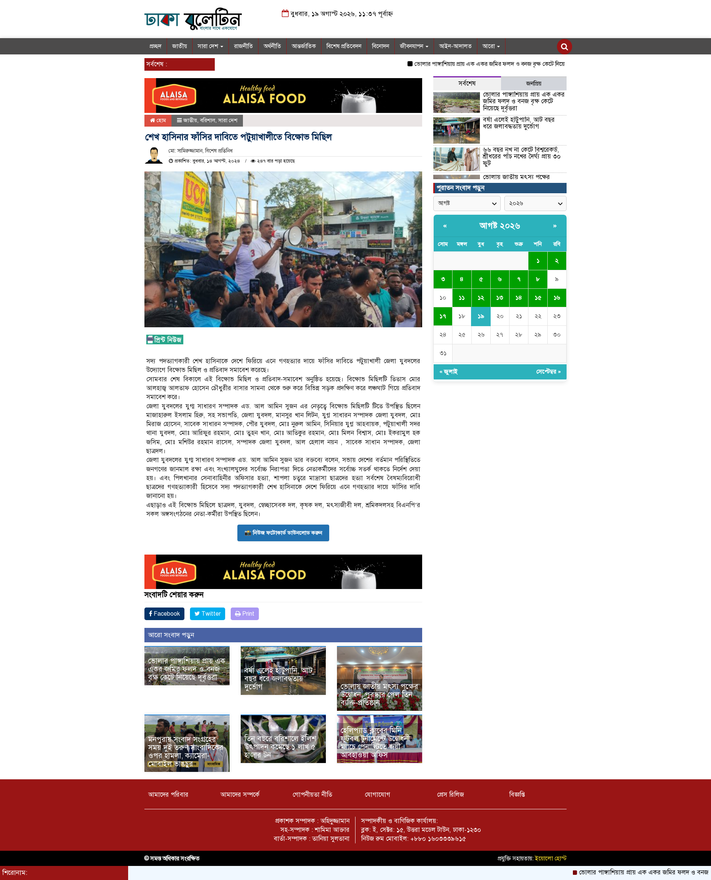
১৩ (499, 297)
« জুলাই (448, 371)
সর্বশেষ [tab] (467, 83)
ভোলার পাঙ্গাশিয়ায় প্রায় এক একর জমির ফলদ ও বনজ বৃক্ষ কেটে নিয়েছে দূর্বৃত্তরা (468, 64)
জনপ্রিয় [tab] (533, 83)
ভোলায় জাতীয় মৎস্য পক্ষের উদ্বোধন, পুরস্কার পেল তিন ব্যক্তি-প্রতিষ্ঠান (379, 694)
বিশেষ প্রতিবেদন (344, 46)
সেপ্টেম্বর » (548, 371)
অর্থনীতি (272, 46)
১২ (481, 297)
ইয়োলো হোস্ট (551, 858)
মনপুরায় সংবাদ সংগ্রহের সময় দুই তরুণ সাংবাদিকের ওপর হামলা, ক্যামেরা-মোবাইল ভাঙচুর (185, 752)
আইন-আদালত (455, 46)
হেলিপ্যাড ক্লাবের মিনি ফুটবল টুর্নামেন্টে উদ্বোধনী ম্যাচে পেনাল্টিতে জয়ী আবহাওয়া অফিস (375, 743)
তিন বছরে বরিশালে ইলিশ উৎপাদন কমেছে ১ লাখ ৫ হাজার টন (280, 747)
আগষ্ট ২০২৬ (500, 226)
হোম (160, 120)
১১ (462, 297)
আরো (489, 46)
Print (247, 614)
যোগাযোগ (377, 795)
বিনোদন (380, 46)
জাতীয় (179, 46)
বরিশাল (207, 120)
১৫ (538, 297)
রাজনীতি (243, 46)
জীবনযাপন (412, 46)
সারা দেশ (209, 46)
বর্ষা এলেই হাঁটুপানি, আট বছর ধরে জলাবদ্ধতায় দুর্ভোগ (278, 679)
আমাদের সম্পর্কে (240, 795)
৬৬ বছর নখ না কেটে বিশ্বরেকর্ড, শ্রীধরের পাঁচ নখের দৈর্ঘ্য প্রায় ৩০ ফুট (522, 156)
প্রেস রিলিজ (450, 795)
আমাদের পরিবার (168, 795)
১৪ (518, 297)
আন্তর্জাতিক (304, 46)
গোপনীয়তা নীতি (312, 795)
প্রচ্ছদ (155, 46)
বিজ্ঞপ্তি (517, 795)
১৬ (557, 297)
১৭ (443, 316)
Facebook (166, 614)
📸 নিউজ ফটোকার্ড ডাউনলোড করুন (283, 532)
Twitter (210, 614)
